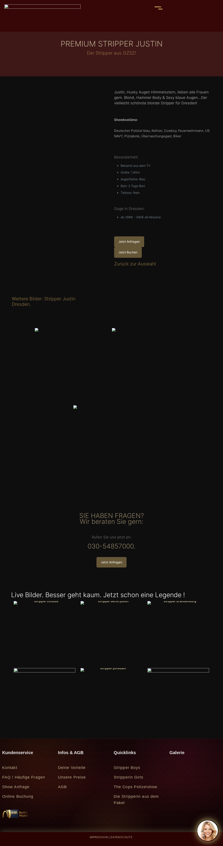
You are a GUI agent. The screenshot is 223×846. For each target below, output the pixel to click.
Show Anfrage (15, 787)
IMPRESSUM (99, 837)
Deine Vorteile (72, 767)
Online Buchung (17, 796)
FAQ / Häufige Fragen (23, 777)
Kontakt (9, 767)
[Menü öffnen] (158, 7)
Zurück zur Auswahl (135, 264)
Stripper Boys (127, 767)
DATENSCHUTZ (121, 837)
